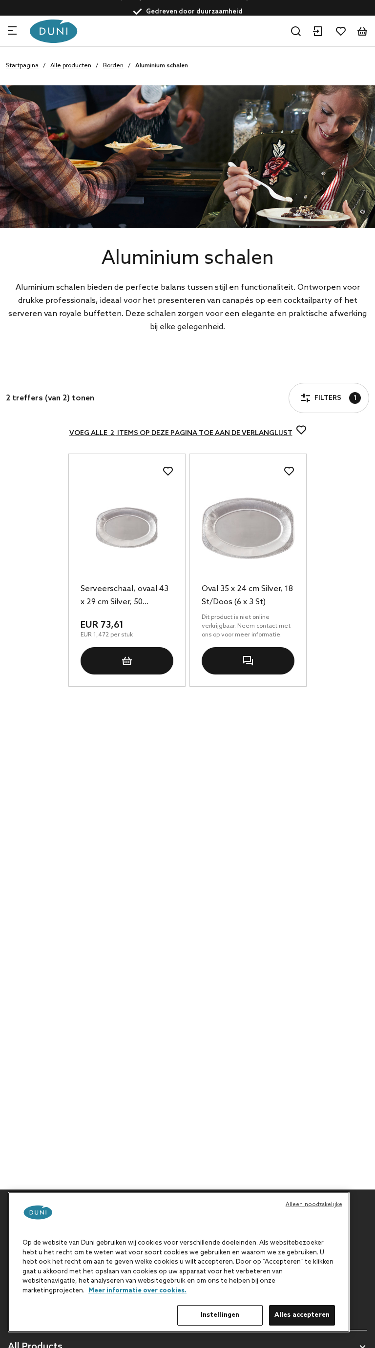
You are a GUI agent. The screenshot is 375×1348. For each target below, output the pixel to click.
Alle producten (70, 65)
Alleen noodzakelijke (314, 1204)
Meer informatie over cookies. (137, 1290)
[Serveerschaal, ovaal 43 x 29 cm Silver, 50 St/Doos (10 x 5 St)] (127, 528)
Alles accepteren (302, 1315)
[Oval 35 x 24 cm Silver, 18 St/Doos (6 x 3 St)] (248, 528)
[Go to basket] (362, 31)
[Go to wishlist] (341, 31)
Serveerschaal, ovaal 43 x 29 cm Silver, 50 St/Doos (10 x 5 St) (124, 596)
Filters (43, 371)
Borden (113, 65)
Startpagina (22, 65)
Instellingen (220, 1315)
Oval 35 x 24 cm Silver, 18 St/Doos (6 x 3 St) (247, 595)
